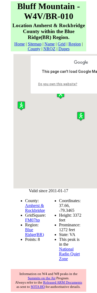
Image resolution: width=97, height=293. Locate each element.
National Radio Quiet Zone (69, 254)
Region (74, 44)
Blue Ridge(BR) (34, 232)
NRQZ (49, 49)
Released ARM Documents (62, 282)
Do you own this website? (57, 84)
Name (49, 44)
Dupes (64, 49)
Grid (61, 44)
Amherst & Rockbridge (35, 208)
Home (19, 44)
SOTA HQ (38, 287)
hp (38, 220)
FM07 (30, 220)
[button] (21, 106)
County (34, 49)
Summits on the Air (42, 278)
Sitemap (34, 44)
